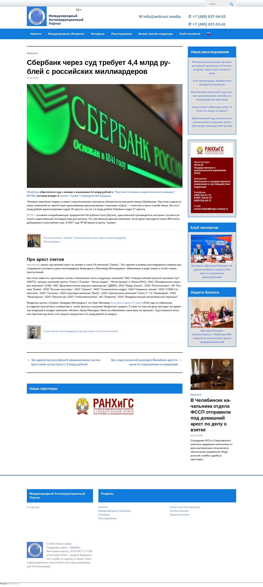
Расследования (121, 33)
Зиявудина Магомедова (96, 195)
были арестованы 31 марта (126, 302)
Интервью (97, 33)
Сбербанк (33, 192)
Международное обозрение (66, 33)
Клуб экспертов (190, 33)
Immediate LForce (13, 583)
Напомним (33, 264)
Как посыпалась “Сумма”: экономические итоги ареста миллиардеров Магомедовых (85, 239)
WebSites (75, 547)
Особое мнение (179, 510)
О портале (33, 507)
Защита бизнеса (179, 514)
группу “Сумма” (70, 195)
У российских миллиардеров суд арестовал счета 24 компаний (81, 331)
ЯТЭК (30, 215)
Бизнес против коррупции (156, 33)
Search (231, 4)
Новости (35, 33)
